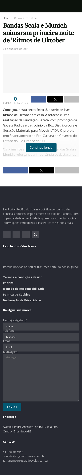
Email (6, 341)
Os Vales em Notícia (25, 18)
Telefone (9, 331)
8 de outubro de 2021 (15, 49)
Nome (15, 320)
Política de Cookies (16, 294)
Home (6, 18)
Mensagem (10, 352)
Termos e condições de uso (22, 277)
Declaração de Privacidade (22, 300)
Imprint (8, 283)
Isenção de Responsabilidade (24, 289)
